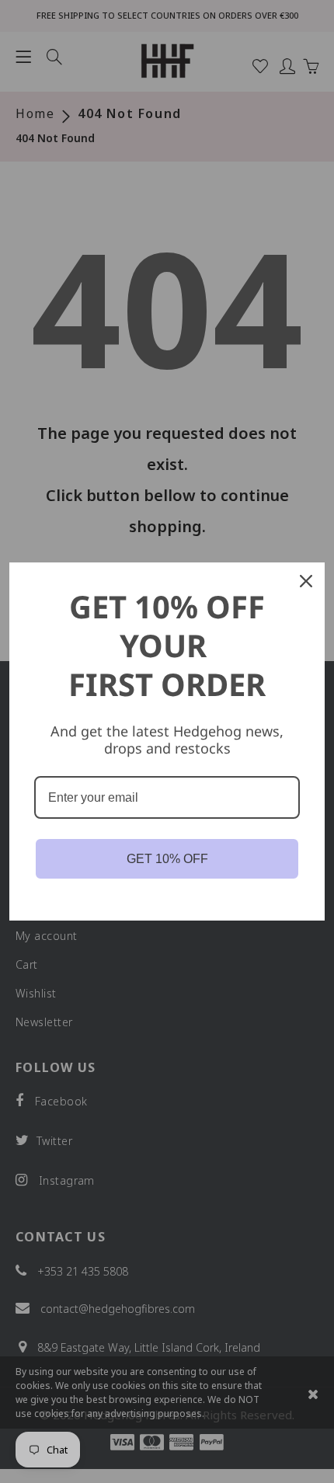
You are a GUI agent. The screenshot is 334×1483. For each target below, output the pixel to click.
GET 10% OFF (167, 858)
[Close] (306, 581)
